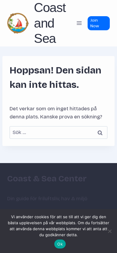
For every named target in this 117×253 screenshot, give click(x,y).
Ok (60, 244)
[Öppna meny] (79, 23)
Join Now (94, 23)
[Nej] (109, 231)
